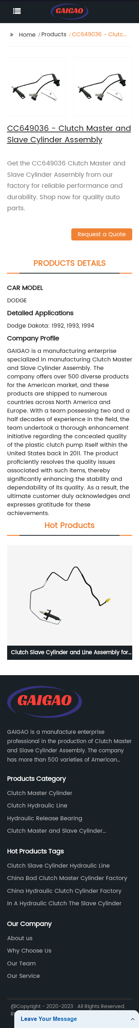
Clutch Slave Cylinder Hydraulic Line (58, 866)
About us (19, 938)
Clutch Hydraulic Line (37, 805)
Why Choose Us (29, 950)
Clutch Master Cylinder (39, 793)
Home (27, 34)
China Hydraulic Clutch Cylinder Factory (64, 891)
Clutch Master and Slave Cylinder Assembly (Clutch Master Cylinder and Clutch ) (62, 831)
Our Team (21, 963)
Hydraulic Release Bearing (44, 818)
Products (53, 34)
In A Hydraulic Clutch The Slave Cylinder (64, 903)
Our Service (23, 976)
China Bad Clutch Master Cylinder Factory (67, 878)
